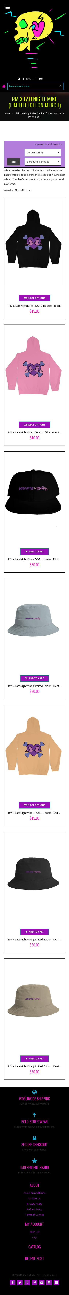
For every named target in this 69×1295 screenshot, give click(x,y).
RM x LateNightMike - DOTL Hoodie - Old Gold (36, 812)
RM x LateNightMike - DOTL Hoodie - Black (34, 305)
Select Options (35, 298)
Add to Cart (36, 551)
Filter (13, 161)
